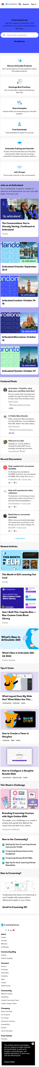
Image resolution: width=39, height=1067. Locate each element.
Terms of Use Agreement (9, 1048)
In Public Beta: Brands (18, 416)
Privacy (14, 1062)
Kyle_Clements (14, 426)
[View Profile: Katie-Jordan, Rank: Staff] (5, 390)
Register (26, 4)
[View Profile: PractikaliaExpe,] (5, 492)
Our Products (5, 1014)
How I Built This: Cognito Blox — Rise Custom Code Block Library (19, 615)
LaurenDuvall (13, 451)
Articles (5, 234)
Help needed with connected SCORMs (21, 467)
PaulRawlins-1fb (14, 479)
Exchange (4, 969)
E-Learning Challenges (11, 829)
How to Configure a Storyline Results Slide (18, 772)
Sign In (33, 4)
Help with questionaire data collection (20, 491)
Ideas (3, 979)
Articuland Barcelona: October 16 (19, 338)
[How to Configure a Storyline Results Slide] (19, 756)
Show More (20, 538)
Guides (3, 937)
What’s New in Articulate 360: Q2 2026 (18, 654)
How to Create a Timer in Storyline (15, 735)
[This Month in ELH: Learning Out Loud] (19, 560)
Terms (7, 1062)
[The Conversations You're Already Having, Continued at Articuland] (19, 209)
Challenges (5, 947)
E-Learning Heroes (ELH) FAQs (19, 858)
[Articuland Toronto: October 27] (19, 356)
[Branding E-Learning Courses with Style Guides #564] (19, 799)
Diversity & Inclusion (8, 1021)
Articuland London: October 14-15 (19, 302)
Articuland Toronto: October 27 (19, 370)
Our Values (5, 1018)
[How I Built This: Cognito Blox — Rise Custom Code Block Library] (19, 598)
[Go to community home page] (11, 4)
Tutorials (4, 940)
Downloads (5, 973)
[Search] (20, 4)
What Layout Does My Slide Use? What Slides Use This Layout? (17, 698)
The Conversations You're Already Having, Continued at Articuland (18, 226)
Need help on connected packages (19, 515)
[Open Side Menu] (3, 4)
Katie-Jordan (13, 401)
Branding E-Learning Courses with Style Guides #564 (18, 815)
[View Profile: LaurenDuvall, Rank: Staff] (5, 442)
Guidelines (4, 997)
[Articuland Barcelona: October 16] (19, 323)
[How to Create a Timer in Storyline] (19, 719)
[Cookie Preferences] (3, 1064)
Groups (3, 982)
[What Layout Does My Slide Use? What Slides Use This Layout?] (19, 682)
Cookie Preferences (26, 1062)
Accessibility (5, 1024)
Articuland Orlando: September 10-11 (19, 268)
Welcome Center (6, 994)
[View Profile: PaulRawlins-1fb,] (5, 467)
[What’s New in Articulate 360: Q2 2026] (19, 638)
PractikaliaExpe (14, 503)
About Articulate (6, 1011)
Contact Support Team (9, 1003)
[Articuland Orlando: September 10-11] (19, 252)
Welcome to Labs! (16, 441)
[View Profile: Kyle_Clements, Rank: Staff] (5, 417)
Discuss (3, 966)
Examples (4, 976)
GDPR (3, 1045)
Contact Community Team (10, 1000)
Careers (3, 1027)
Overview (4, 1039)
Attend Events (6, 986)
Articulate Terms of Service (10, 1052)
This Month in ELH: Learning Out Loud (19, 576)
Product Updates (8, 660)
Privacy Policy (5, 1042)
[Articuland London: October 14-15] (19, 286)
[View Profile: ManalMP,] (5, 516)
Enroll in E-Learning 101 (15, 907)
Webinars (4, 944)
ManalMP (11, 527)
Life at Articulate (6, 1031)
